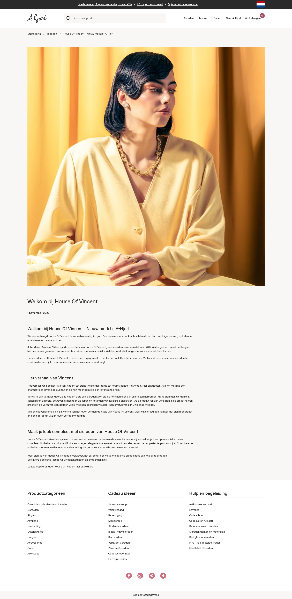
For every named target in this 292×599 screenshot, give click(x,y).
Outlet (30, 548)
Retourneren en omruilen (203, 526)
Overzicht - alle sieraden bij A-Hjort (48, 504)
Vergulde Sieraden (119, 542)
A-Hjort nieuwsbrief (200, 504)
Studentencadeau (118, 526)
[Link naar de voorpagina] (37, 18)
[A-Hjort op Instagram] (140, 576)
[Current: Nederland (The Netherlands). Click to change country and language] (261, 4)
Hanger (31, 537)
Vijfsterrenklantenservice (183, 4)
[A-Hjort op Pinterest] (152, 576)
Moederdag (115, 520)
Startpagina (34, 33)
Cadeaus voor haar (119, 553)
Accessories (34, 542)
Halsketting (34, 526)
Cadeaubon (196, 515)
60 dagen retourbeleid (150, 4)
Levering (194, 509)
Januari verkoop (117, 504)
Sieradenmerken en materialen (207, 531)
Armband (32, 520)
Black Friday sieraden (120, 531)
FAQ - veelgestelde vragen (205, 542)
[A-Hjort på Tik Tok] (163, 576)
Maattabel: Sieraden (201, 548)
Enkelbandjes (35, 531)
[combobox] (118, 18)
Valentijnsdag (116, 509)
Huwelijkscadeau (118, 559)
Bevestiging (115, 515)
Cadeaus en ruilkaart (201, 520)
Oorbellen (33, 509)
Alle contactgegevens (146, 594)
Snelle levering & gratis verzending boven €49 (105, 4)
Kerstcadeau (115, 537)
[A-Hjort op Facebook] (129, 576)
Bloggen (52, 33)
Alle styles (33, 553)
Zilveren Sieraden (118, 548)
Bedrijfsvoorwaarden (201, 537)
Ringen (31, 515)
